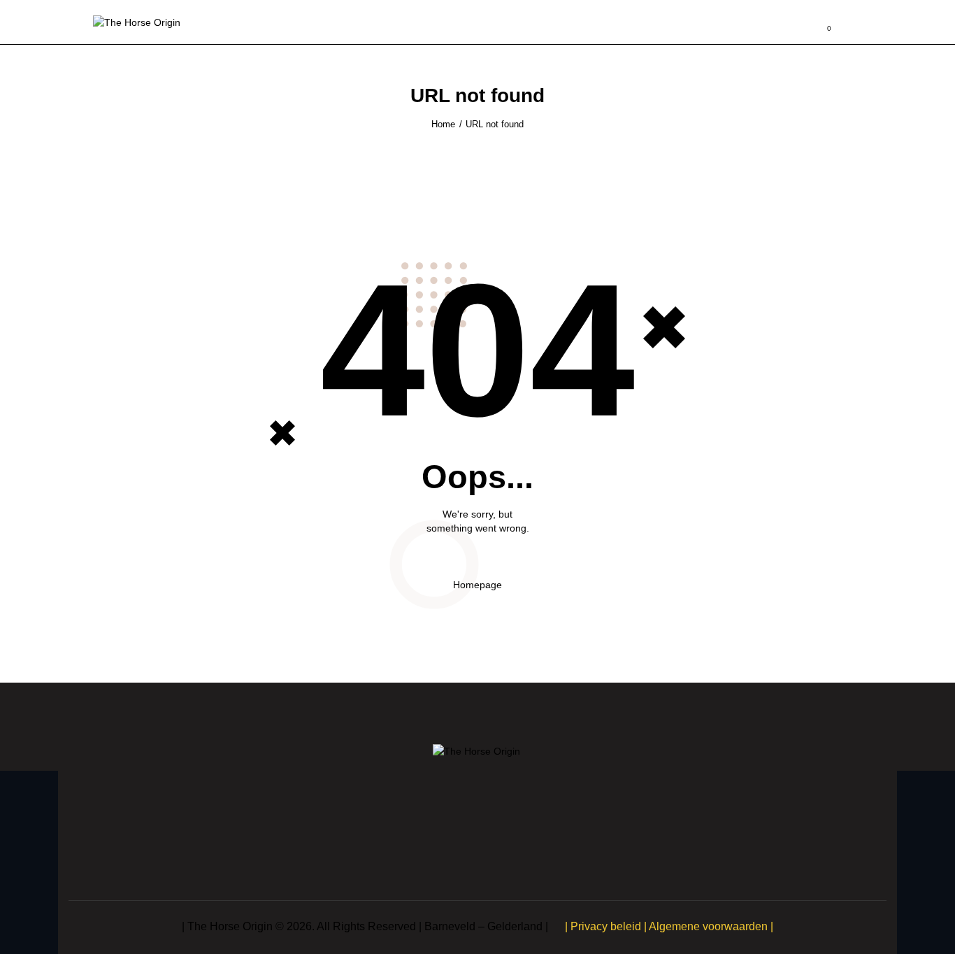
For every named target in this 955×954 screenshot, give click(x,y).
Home (443, 124)
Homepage (477, 584)
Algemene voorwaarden (708, 926)
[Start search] (853, 25)
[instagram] (495, 838)
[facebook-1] (459, 838)
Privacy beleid (605, 926)
